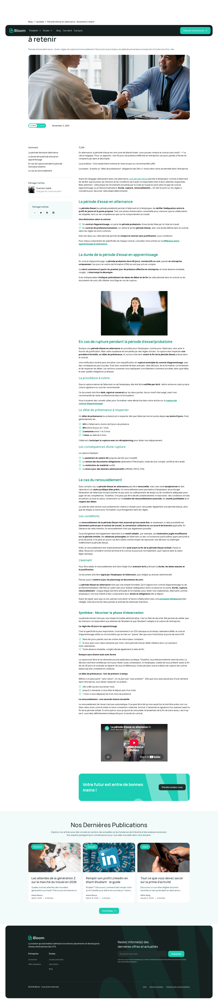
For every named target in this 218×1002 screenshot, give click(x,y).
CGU (145, 987)
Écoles (46, 30)
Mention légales (156, 987)
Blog (59, 30)
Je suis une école (56, 959)
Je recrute (32, 959)
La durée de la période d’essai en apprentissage (43, 158)
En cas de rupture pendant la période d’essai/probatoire (45, 165)
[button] (35, 30)
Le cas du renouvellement (40, 170)
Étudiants (33, 30)
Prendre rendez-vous (172, 787)
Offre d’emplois (34, 964)
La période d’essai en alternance (43, 152)
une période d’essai (138, 178)
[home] (17, 30)
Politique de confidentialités (178, 987)
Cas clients (53, 964)
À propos (78, 30)
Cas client (67, 30)
